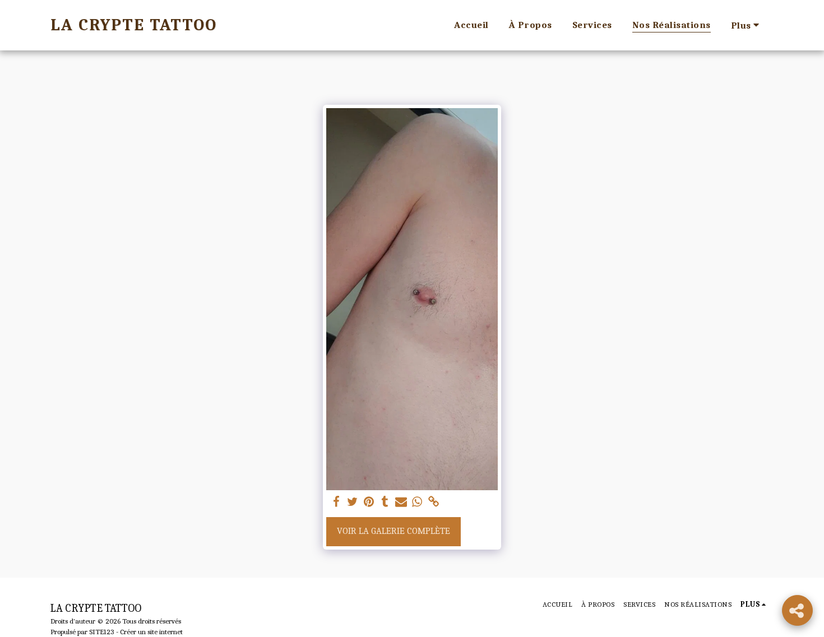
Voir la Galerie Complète (393, 531)
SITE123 (101, 631)
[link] (433, 502)
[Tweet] (353, 502)
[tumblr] (385, 502)
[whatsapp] (417, 502)
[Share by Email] (401, 502)
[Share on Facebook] (336, 502)
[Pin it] (369, 502)
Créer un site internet (151, 631)
